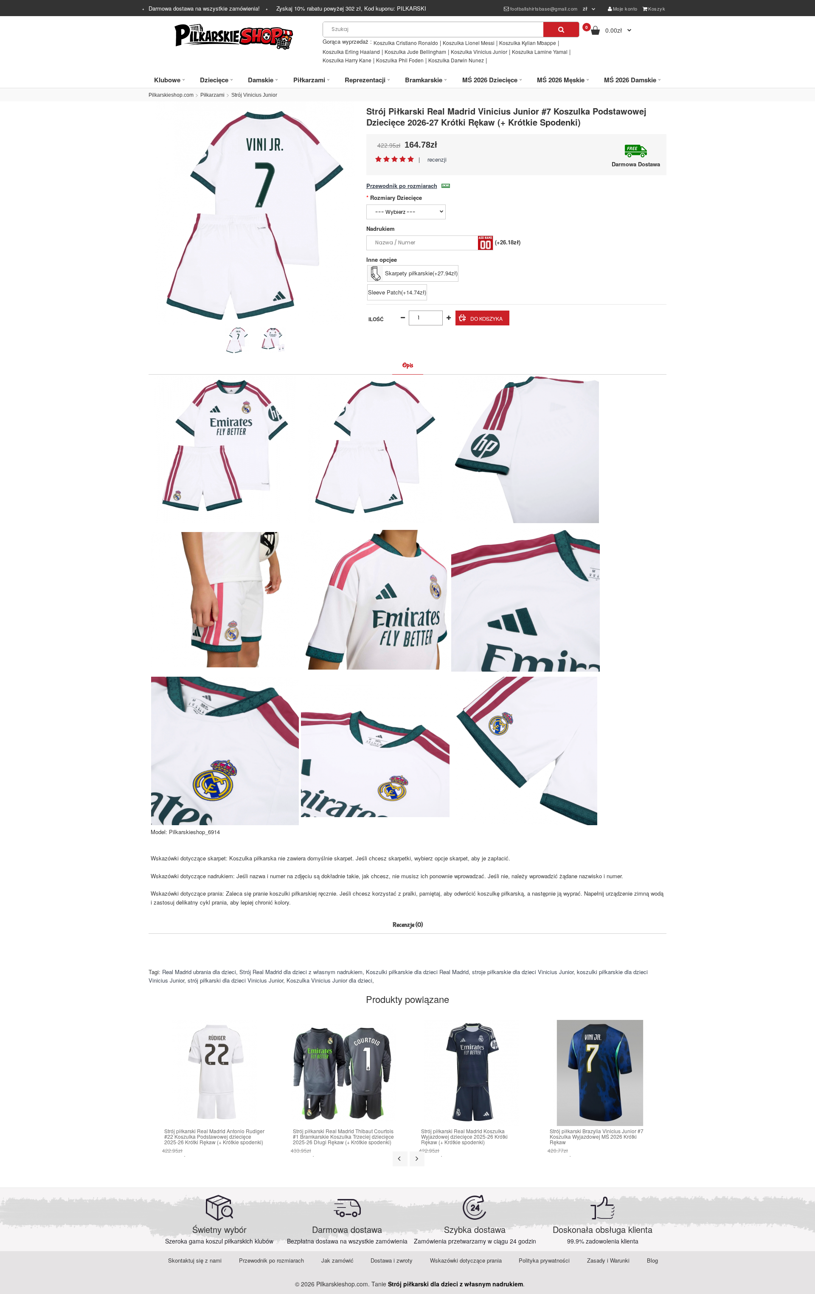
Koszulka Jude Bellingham (415, 51)
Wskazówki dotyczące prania (466, 1260)
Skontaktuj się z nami (195, 1260)
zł (585, 8)
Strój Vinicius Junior (254, 95)
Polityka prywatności (544, 1260)
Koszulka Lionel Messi (469, 42)
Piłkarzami (212, 95)
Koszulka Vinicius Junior (479, 51)
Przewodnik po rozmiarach (401, 186)
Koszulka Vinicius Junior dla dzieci (329, 980)
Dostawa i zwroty (392, 1260)
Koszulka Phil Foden (400, 60)
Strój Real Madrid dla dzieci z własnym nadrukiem (301, 972)
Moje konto (625, 8)
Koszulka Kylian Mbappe (527, 42)
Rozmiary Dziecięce (396, 197)
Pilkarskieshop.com (171, 95)
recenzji (437, 159)
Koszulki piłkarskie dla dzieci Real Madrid (417, 972)
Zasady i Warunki (608, 1260)
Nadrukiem (380, 228)
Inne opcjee (381, 259)
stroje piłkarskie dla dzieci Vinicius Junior (522, 972)
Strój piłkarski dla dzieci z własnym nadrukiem (455, 1284)
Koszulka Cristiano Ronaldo (406, 42)
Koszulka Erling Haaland (351, 51)
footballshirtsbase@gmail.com (544, 8)
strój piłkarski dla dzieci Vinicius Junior (235, 980)
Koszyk (656, 8)
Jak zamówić (337, 1260)
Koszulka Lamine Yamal (540, 51)
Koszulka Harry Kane (347, 60)
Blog (652, 1260)
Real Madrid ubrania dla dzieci (199, 972)
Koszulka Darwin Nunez (456, 60)
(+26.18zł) (507, 242)
